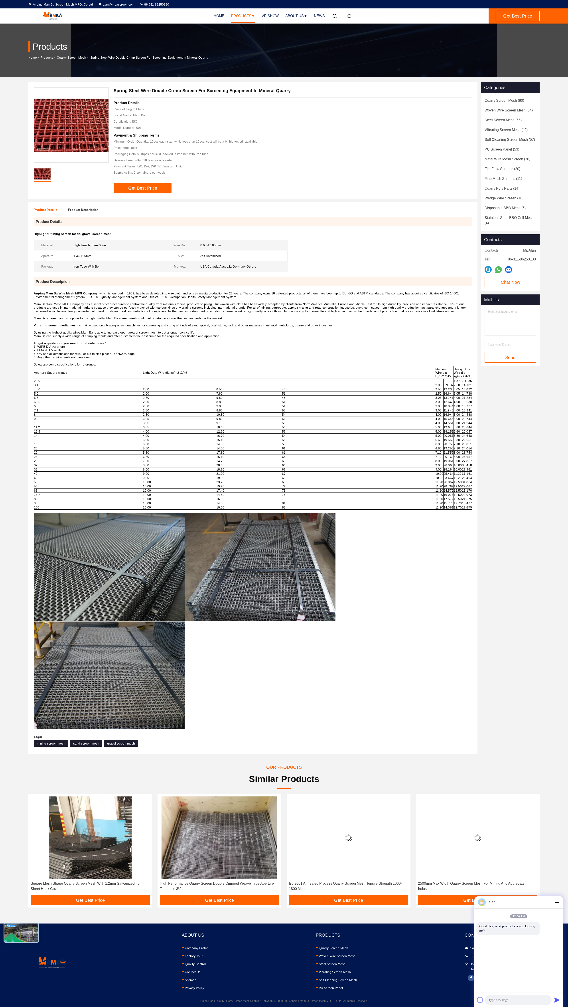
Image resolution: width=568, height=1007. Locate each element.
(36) (507, 159)
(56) (503, 120)
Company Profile (196, 948)
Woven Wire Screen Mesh (337, 956)
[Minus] (557, 902)
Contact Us (192, 972)
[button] (36, 846)
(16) (504, 198)
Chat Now (510, 282)
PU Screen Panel (331, 988)
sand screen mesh (86, 743)
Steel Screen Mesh (332, 964)
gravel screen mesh (121, 743)
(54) (509, 110)
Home (219, 16)
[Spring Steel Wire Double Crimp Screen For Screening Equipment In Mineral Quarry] (71, 125)
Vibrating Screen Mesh (335, 972)
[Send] (556, 1000)
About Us (294, 16)
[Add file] (480, 1000)
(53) (502, 149)
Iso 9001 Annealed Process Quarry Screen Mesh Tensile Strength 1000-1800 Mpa (216, 886)
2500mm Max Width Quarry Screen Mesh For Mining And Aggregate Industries (342, 886)
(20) (502, 169)
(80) (504, 100)
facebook (471, 978)
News (319, 16)
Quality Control (195, 964)
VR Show (270, 16)
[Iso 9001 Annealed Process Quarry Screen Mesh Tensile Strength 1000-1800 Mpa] (219, 837)
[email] (508, 269)
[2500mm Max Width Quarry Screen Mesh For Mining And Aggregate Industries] (348, 837)
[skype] (488, 269)
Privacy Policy (194, 988)
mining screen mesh (51, 743)
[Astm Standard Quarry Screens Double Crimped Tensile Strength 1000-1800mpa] (477, 837)
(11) (503, 179)
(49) (506, 130)
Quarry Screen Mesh (71, 57)
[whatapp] (498, 269)
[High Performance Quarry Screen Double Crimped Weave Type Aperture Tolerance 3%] (90, 837)
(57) (510, 139)
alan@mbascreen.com (118, 4)
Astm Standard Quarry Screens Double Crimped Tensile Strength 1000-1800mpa (474, 886)
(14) (502, 188)
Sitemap (190, 980)
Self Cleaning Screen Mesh (338, 980)
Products (241, 16)
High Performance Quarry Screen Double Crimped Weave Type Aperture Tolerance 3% (88, 886)
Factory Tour (194, 956)
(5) (505, 208)
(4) (509, 220)
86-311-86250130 (156, 4)
